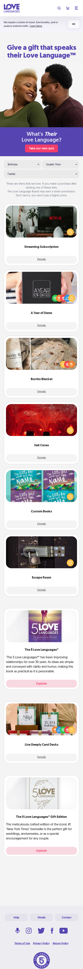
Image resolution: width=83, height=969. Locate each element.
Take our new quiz (41, 148)
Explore (41, 683)
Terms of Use (22, 943)
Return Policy (61, 943)
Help (16, 917)
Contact (66, 917)
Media (41, 917)
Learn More (36, 26)
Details (41, 259)
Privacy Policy (41, 943)
